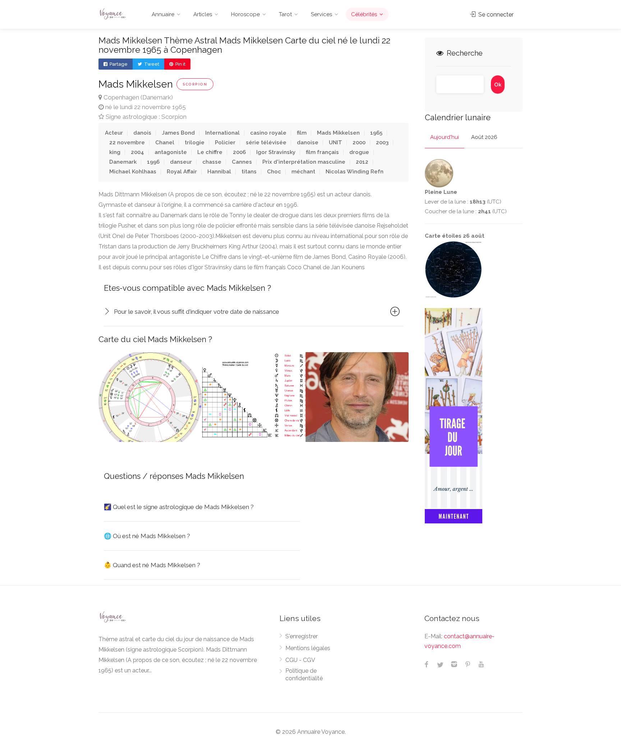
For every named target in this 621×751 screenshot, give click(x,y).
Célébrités (364, 14)
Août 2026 (484, 137)
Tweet (151, 64)
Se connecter (495, 14)
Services (321, 14)
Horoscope (245, 14)
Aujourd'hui (444, 137)
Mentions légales (307, 648)
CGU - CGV (300, 660)
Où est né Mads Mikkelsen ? (147, 536)
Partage (118, 64)
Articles (202, 14)
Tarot (285, 14)
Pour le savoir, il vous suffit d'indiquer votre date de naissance (196, 311)
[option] (150, 397)
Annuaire (163, 14)
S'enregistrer (301, 636)
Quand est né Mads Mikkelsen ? (152, 565)
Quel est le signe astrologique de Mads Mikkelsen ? (179, 506)
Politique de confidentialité (304, 674)
